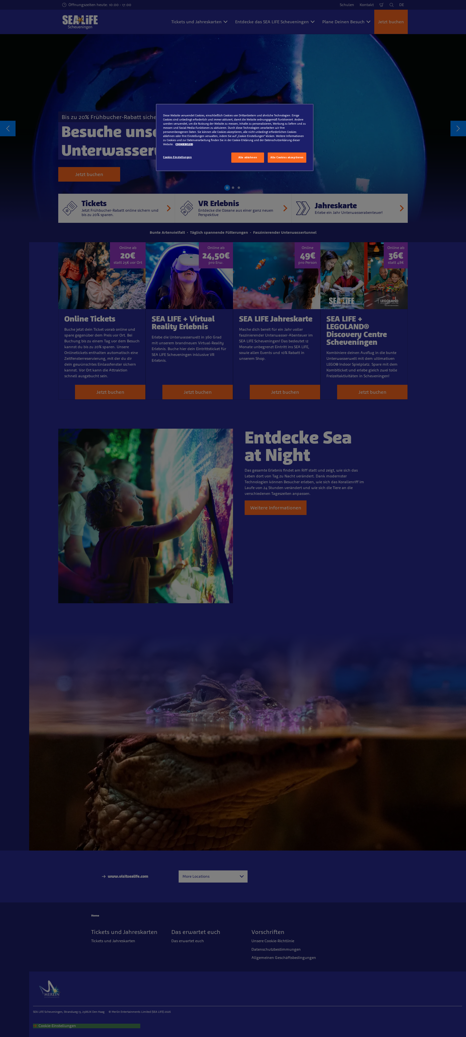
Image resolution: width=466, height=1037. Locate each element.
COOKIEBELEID (184, 144)
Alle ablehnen (247, 157)
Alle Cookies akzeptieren (287, 157)
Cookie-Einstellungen (177, 157)
